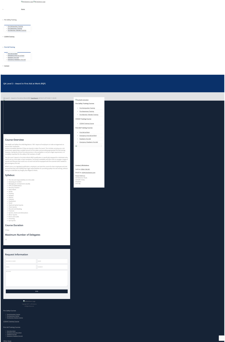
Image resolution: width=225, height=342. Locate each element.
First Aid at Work (85, 132)
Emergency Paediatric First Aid (89, 142)
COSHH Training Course (87, 123)
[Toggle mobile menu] (1, 74)
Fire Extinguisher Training (87, 108)
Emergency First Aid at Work (88, 135)
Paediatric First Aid (85, 139)
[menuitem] (13, 3)
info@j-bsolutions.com (88, 172)
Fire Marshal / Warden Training (89, 114)
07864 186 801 (85, 169)
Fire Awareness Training (87, 111)
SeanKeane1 (34, 98)
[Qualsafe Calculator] (82, 100)
